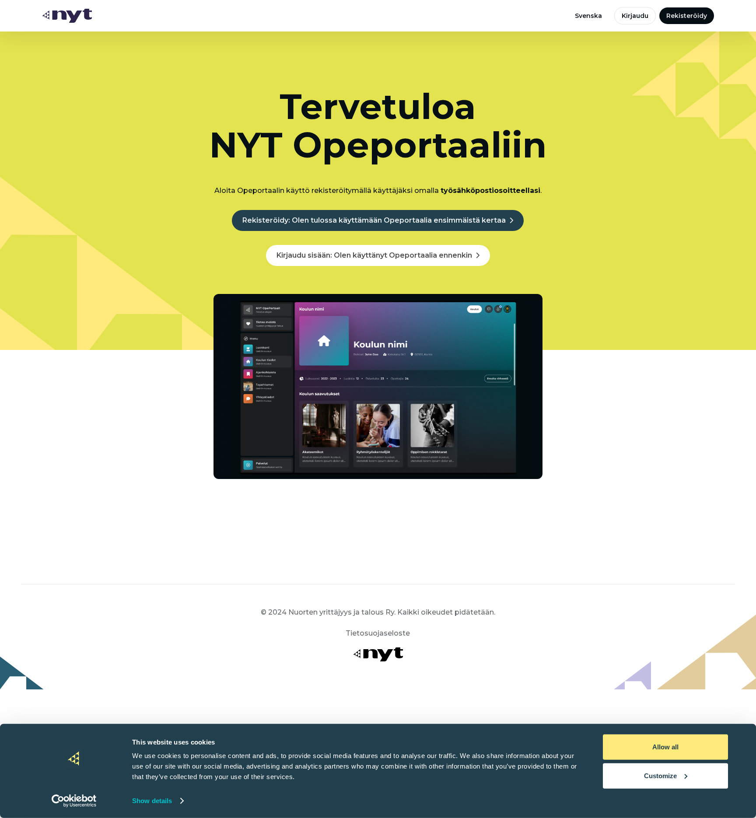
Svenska (588, 16)
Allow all (665, 747)
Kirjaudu (635, 16)
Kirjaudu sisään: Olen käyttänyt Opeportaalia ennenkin (374, 255)
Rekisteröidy (686, 16)
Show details (152, 800)
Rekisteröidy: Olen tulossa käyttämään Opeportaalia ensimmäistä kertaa (374, 220)
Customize (660, 775)
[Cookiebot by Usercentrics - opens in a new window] (74, 801)
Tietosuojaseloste (378, 633)
